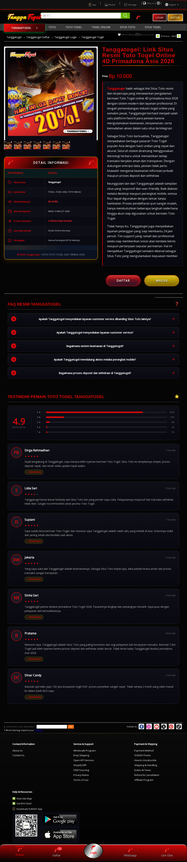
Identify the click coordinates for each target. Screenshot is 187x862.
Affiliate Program (143, 780)
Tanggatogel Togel (92, 37)
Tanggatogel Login (65, 37)
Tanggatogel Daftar (38, 37)
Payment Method (144, 750)
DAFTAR (123, 281)
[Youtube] (156, 726)
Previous (165, 36)
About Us (17, 750)
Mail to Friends (146, 34)
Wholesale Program (84, 750)
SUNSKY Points (142, 755)
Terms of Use (80, 780)
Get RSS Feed (23, 803)
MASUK (162, 281)
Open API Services (83, 760)
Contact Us (18, 755)
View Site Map (24, 798)
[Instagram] (149, 726)
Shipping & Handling (145, 765)
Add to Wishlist (128, 34)
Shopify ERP (80, 765)
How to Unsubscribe (145, 760)
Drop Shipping (81, 755)
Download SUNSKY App (29, 809)
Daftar (175, 16)
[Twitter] (164, 726)
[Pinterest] (171, 726)
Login (159, 17)
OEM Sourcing (81, 770)
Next (174, 36)
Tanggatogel (14, 37)
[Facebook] (141, 726)
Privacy (38, 730)
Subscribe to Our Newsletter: (21, 726)
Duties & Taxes (142, 770)
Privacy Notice (81, 775)
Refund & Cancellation (146, 775)
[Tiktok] (179, 726)
